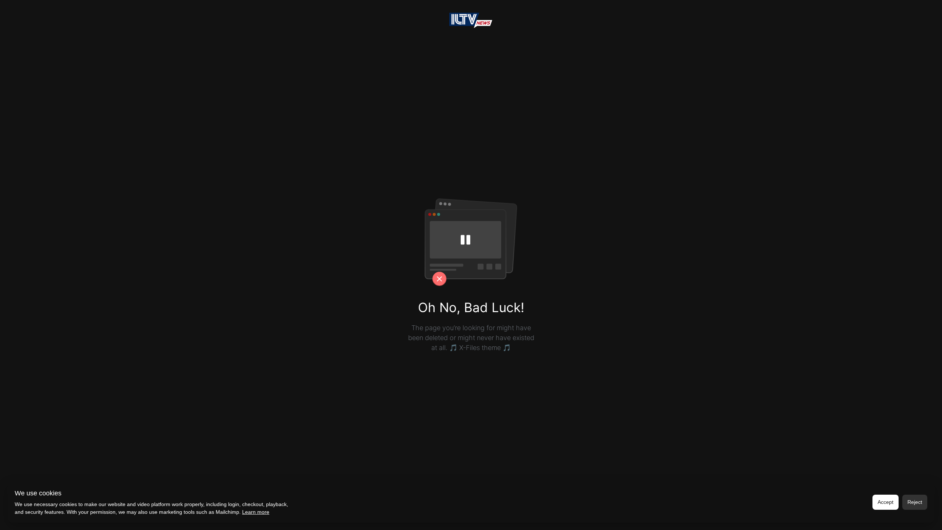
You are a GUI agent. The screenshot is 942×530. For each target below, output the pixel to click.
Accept (885, 502)
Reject (914, 502)
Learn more (255, 512)
